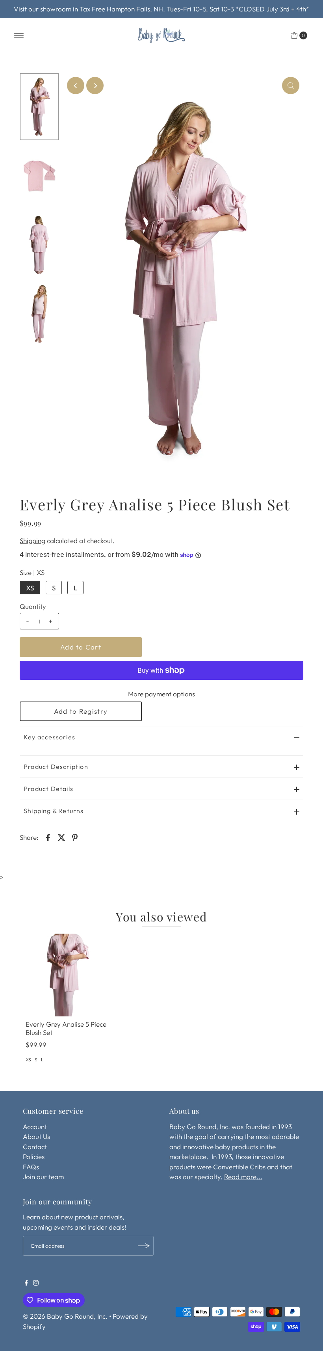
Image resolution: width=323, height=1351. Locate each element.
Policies (34, 1156)
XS (30, 588)
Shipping (32, 540)
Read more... (243, 1176)
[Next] (95, 85)
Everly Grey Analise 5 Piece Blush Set (66, 1028)
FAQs (31, 1167)
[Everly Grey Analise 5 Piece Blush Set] (67, 975)
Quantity (33, 606)
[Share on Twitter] (61, 837)
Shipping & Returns (54, 811)
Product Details (48, 789)
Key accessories (49, 737)
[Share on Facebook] (48, 837)
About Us (36, 1136)
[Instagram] (36, 1283)
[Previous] (75, 85)
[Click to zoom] (290, 85)
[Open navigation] (19, 35)
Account (35, 1126)
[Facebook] (26, 1283)
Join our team (43, 1176)
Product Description (56, 766)
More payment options (161, 694)
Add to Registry (81, 711)
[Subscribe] (144, 1246)
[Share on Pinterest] (75, 837)
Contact (35, 1147)
